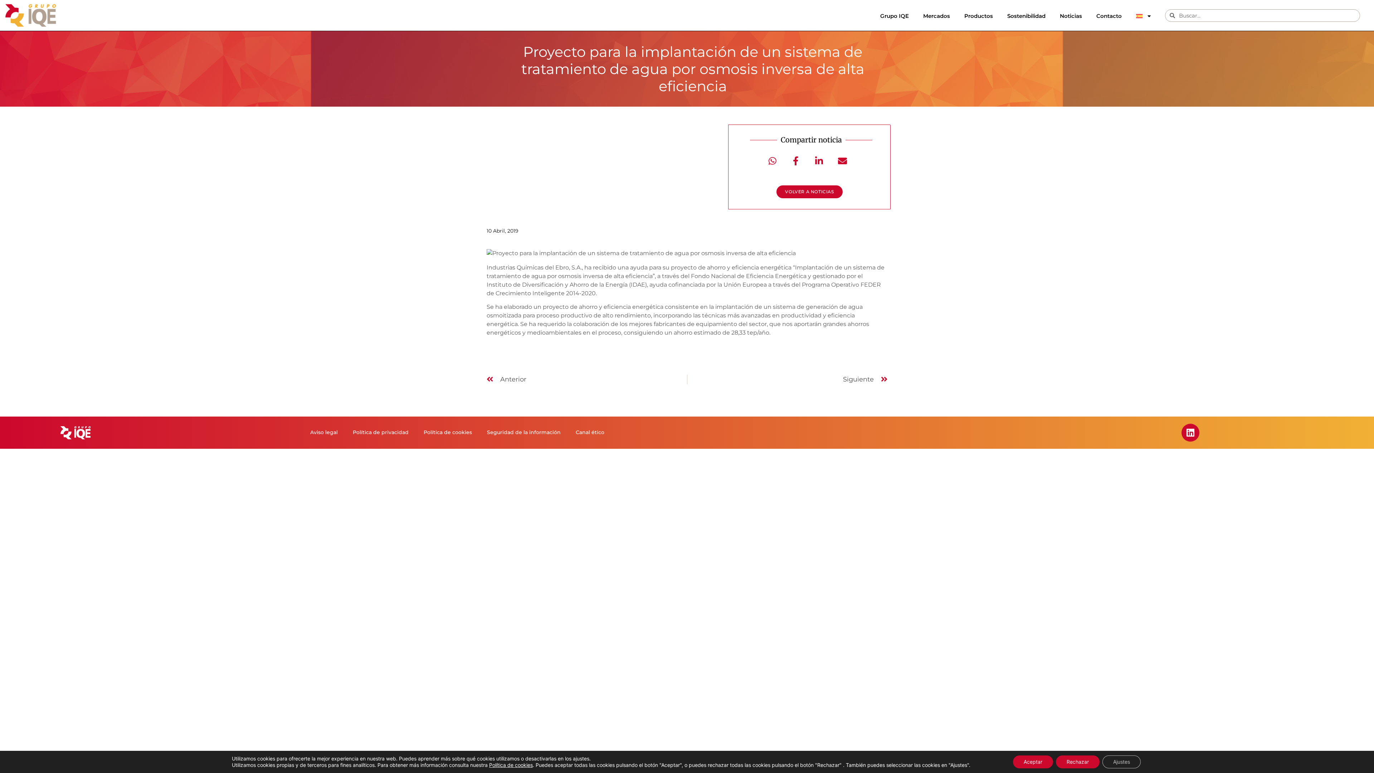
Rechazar (1078, 762)
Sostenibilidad (1026, 16)
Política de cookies (511, 765)
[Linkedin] (1190, 433)
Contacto (1109, 16)
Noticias (1071, 16)
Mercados (936, 16)
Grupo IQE (894, 16)
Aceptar (1033, 762)
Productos (978, 16)
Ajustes (1121, 762)
